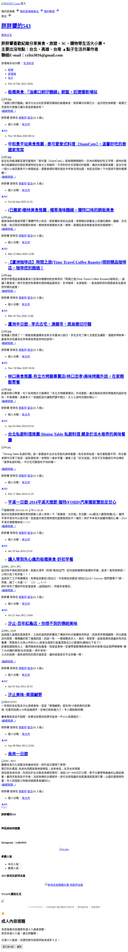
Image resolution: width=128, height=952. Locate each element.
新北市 (26, 124)
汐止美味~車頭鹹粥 (25, 694)
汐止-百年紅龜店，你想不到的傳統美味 (42, 623)
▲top (4, 130)
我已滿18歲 (8, 947)
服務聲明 (95, 907)
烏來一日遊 (18, 754)
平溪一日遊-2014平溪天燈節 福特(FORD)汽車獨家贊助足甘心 (62, 502)
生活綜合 (28, 63)
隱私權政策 (82, 907)
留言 (30, 117)
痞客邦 (23, 117)
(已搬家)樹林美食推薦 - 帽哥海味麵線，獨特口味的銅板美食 (61, 210)
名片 (10, 77)
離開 (19, 947)
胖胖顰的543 (16, 26)
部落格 (12, 73)
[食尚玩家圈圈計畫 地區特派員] (64, 885)
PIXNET (39, 907)
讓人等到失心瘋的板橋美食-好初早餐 (40, 559)
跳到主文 (6, 35)
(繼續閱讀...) (8, 111)
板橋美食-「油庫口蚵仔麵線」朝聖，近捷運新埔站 (52, 92)
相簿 (10, 69)
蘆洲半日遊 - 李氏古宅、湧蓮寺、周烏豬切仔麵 (49, 324)
